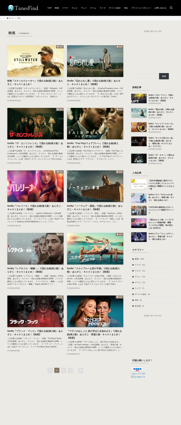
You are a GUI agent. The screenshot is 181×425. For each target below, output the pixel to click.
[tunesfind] (23, 8)
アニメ (140, 276)
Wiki (138, 300)
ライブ (139, 288)
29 (80, 370)
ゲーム (140, 282)
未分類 (139, 306)
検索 (164, 76)
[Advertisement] (152, 50)
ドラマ (140, 265)
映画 (139, 259)
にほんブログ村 (138, 373)
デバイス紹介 (142, 294)
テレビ (140, 270)
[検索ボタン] (171, 8)
